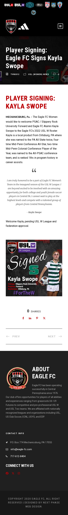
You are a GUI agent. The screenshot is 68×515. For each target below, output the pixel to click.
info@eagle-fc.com (21, 449)
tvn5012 (15, 74)
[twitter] (13, 473)
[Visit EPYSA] (53, 4)
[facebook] (7, 473)
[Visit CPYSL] (33, 12)
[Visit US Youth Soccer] (47, 4)
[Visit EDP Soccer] (59, 4)
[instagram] (19, 473)
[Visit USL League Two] (9, 4)
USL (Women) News (38, 74)
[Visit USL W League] (20, 4)
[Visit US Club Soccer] (39, 4)
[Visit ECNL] (30, 4)
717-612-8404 (17, 456)
